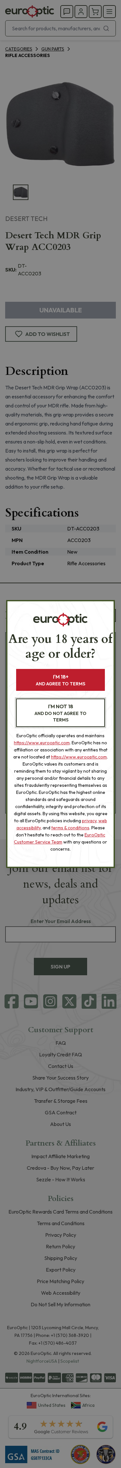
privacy (89, 821)
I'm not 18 (60, 713)
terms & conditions (70, 828)
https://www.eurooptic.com (42, 743)
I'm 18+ (60, 680)
